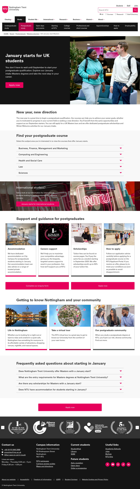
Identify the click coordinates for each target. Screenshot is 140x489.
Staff (128, 5)
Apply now (14, 85)
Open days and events (40, 27)
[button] (2, 427)
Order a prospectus (79, 468)
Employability (130, 26)
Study (19, 19)
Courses (110, 14)
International (48, 19)
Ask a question (77, 463)
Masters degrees (33, 34)
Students (119, 5)
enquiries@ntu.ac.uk (12, 452)
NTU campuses (42, 461)
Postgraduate (21, 34)
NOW (73, 454)
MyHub (108, 454)
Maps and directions (44, 466)
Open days (75, 465)
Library (74, 451)
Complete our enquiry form (37, 286)
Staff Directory (132, 14)
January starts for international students (37, 204)
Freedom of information (43, 479)
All (102, 14)
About (100, 19)
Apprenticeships (102, 26)
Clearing (8, 19)
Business (76, 19)
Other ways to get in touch (15, 455)
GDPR (58, 479)
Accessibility (24, 479)
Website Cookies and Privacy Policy (95, 479)
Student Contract (71, 479)
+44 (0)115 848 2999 (12, 449)
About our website (9, 479)
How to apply (116, 27)
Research (120, 14)
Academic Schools (113, 449)
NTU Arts (109, 456)
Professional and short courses (82, 27)
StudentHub (76, 449)
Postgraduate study (26, 27)
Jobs (136, 5)
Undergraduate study (10, 27)
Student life (32, 19)
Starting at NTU (55, 27)
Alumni (89, 19)
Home (6, 34)
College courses (67, 27)
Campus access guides (45, 463)
